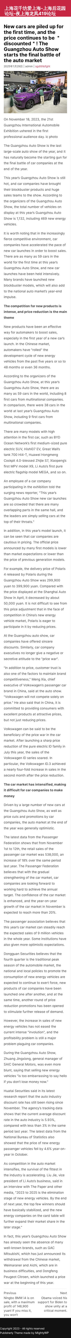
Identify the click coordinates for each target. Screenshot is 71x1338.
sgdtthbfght (42, 66)
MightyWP (42, 1333)
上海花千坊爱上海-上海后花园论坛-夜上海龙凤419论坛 (35, 10)
